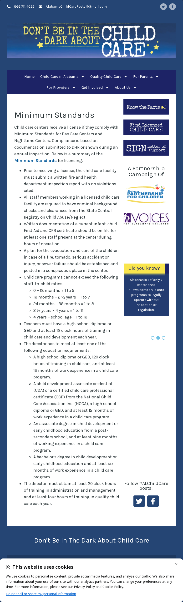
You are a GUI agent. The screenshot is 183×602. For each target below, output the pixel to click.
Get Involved (92, 87)
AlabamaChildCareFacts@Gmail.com (76, 6)
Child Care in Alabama (59, 76)
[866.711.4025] (8, 6)
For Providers (58, 87)
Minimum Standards (35, 160)
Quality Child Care (105, 76)
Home (29, 76)
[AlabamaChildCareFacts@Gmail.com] (40, 6)
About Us (123, 87)
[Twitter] (163, 6)
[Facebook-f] (172, 6)
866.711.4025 (24, 6)
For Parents (143, 76)
